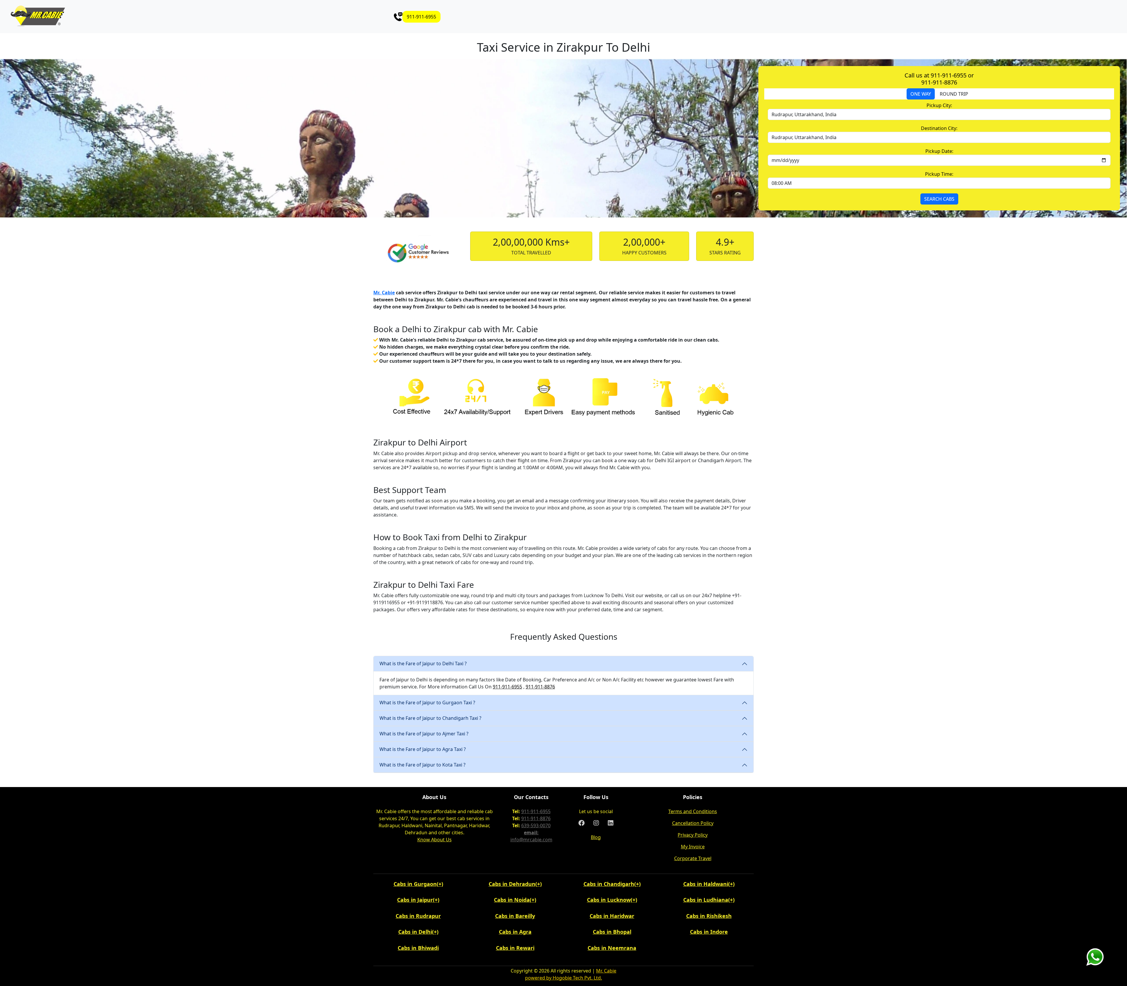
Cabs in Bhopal (612, 931)
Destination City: (939, 128)
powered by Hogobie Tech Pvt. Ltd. (563, 978)
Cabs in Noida (512, 899)
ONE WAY (920, 94)
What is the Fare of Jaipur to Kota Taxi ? (422, 765)
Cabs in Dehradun (512, 883)
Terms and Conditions (692, 811)
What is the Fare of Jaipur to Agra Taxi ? (422, 749)
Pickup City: (939, 105)
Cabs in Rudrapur (418, 915)
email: (531, 832)
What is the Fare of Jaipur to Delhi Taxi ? (423, 663)
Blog (596, 837)
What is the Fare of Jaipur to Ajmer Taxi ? (423, 733)
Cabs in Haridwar (612, 915)
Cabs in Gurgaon (415, 883)
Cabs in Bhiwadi (418, 947)
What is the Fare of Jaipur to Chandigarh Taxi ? (430, 718)
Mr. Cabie (384, 292)
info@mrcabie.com (531, 839)
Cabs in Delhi (415, 931)
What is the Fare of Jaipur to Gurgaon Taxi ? (427, 702)
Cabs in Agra (515, 931)
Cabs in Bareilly (515, 915)
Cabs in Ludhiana (705, 899)
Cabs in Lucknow (609, 899)
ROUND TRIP (954, 94)
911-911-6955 (421, 16)
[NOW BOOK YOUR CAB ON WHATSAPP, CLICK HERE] (1095, 956)
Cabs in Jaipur (415, 899)
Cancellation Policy (692, 823)
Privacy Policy (693, 835)
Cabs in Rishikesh (709, 915)
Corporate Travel (692, 858)
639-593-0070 (536, 825)
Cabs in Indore (709, 931)
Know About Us (434, 839)
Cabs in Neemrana (612, 947)
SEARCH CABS (939, 199)
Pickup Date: (939, 151)
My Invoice (693, 846)
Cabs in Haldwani (705, 883)
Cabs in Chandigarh (608, 883)
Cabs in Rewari (515, 947)
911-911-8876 (540, 686)
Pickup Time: (939, 174)
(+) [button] (440, 883)
